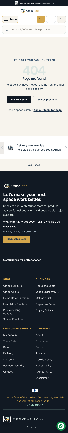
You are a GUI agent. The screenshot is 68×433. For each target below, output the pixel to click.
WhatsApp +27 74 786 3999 (19, 221)
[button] (61, 19)
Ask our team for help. (48, 110)
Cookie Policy (44, 359)
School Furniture (13, 319)
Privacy (40, 353)
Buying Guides (44, 310)
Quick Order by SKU (47, 291)
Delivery (8, 353)
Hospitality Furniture (15, 304)
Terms (39, 347)
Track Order (10, 341)
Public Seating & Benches (13, 311)
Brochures (42, 341)
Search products (47, 99)
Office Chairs (11, 291)
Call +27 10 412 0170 (49, 221)
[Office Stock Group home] (21, 186)
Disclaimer (42, 377)
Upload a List (43, 298)
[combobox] (34, 29)
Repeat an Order (45, 304)
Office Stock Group (32, 419)
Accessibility (43, 365)
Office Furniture (12, 285)
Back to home (19, 99)
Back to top (34, 164)
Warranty (8, 359)
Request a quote (16, 238)
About (39, 335)
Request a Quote (45, 285)
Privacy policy (34, 427)
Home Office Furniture (16, 298)
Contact (8, 371)
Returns (8, 347)
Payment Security (13, 365)
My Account (10, 335)
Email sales (9, 226)
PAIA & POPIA (44, 371)
